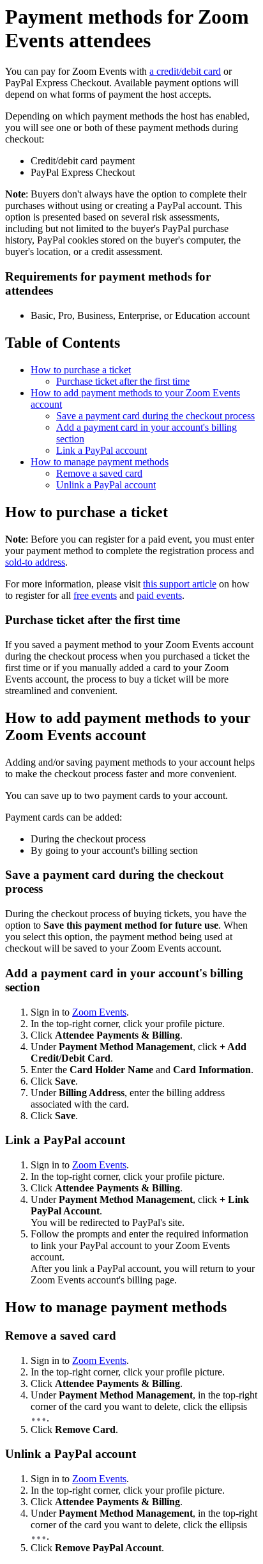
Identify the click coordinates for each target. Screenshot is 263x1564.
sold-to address (35, 562)
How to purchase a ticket (81, 369)
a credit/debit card (185, 71)
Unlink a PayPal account (106, 484)
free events (95, 595)
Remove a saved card (99, 473)
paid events (159, 595)
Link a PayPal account (101, 450)
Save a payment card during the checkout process (155, 415)
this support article (179, 583)
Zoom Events (99, 1012)
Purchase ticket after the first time (123, 381)
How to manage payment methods (100, 461)
